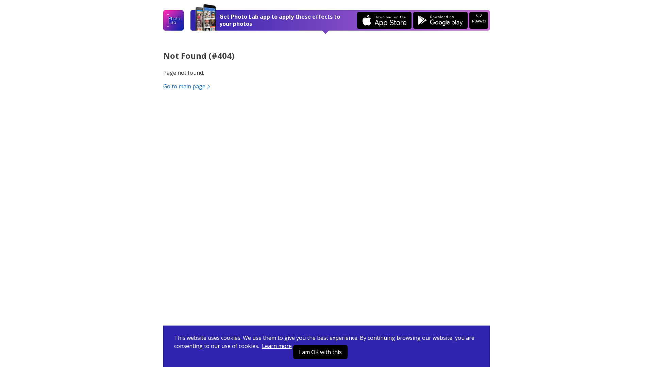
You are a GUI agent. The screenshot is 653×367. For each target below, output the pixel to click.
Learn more (277, 346)
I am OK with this (320, 352)
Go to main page (184, 86)
